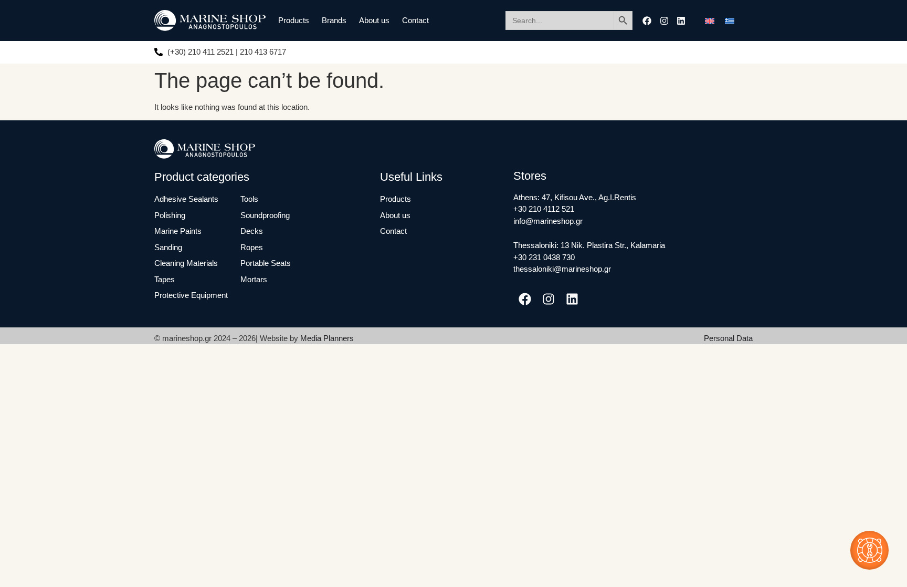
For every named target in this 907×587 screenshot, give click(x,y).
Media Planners (327, 338)
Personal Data (728, 338)
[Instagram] (664, 21)
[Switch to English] (710, 20)
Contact (415, 20)
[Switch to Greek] (730, 20)
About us (374, 20)
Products (293, 20)
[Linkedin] (681, 21)
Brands (334, 20)
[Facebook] (647, 21)
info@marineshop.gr (548, 221)
